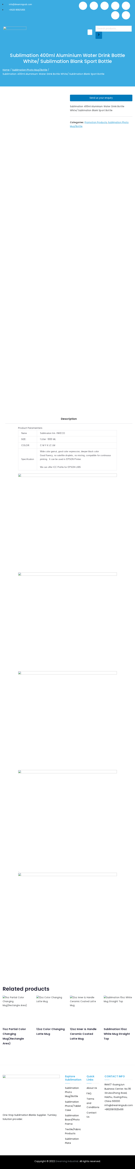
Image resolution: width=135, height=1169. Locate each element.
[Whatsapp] (83, 6)
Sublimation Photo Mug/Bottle (29, 69)
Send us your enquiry (101, 97)
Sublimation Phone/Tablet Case (73, 1106)
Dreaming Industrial (66, 1161)
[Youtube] (115, 15)
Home (6, 69)
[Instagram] (126, 6)
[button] (90, 32)
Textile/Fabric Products (73, 1131)
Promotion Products (96, 122)
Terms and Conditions (93, 1103)
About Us (92, 1088)
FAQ (89, 1093)
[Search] (98, 35)
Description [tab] (69, 419)
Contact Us (91, 1114)
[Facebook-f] (94, 6)
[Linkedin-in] (115, 6)
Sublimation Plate (72, 1141)
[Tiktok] (126, 15)
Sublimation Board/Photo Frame (72, 1119)
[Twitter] (104, 6)
